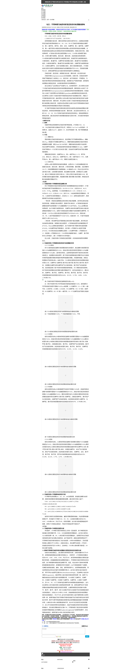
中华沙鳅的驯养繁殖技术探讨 (53, 621)
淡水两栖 (52, 19)
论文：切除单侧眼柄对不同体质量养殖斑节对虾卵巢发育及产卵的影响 (62, 623)
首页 (48, 19)
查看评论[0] (85, 626)
